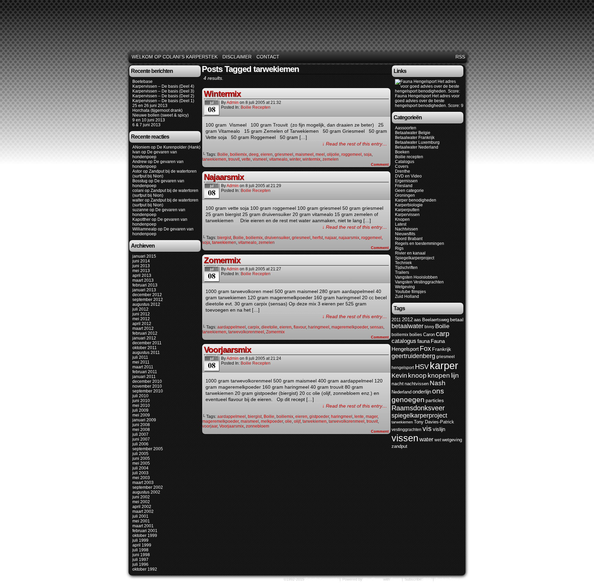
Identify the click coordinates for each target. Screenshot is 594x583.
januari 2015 (144, 256)
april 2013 (141, 275)
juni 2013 (141, 265)
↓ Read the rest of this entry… (354, 144)
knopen (439, 375)
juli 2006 (140, 444)
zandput (399, 446)
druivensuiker (277, 237)
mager (371, 416)
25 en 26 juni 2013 (149, 105)
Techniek (403, 262)
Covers (401, 166)
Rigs (399, 248)
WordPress (372, 579)
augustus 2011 (146, 352)
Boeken (402, 152)
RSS (460, 57)
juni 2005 (141, 458)
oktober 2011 (144, 347)
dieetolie (269, 327)
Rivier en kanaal (410, 253)
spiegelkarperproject (419, 415)
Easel (395, 579)
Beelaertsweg (435, 319)
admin (233, 102)
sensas (376, 327)
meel (320, 154)
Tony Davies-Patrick (434, 421)
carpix (253, 327)
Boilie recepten (256, 107)
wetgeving (452, 439)
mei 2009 (141, 415)
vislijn (439, 429)
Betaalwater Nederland (416, 147)
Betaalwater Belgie (412, 132)
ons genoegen (418, 395)
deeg (253, 154)
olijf (297, 421)
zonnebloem (257, 426)
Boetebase (142, 81)
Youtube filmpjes (410, 291)
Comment (380, 164)
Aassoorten (405, 128)
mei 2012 (141, 318)
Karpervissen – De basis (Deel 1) (163, 100)
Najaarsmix (224, 177)
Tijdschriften (406, 267)
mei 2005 (141, 463)
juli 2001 (140, 516)
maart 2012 (143, 328)
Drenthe (402, 171)
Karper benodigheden (415, 200)
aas (417, 319)
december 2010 (147, 381)
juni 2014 (141, 261)
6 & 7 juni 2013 (146, 124)
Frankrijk (441, 349)
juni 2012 (141, 314)
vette (246, 159)
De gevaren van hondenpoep (154, 154)
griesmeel (284, 154)
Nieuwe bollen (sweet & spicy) (160, 115)
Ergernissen (406, 181)
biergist (224, 237)
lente (359, 416)
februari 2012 (144, 333)
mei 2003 (141, 477)
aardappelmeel (231, 327)
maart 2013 (143, 280)
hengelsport (403, 367)
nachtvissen (417, 383)
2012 (407, 319)
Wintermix (222, 93)
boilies (415, 334)
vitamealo (278, 159)
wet (437, 440)
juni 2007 (141, 439)
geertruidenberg (413, 356)
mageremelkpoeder (349, 327)
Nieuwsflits (405, 233)
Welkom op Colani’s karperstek (175, 57)
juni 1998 (141, 554)
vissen (405, 438)
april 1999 (141, 545)
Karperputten (407, 209)
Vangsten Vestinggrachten (419, 282)
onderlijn (421, 392)
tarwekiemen (214, 159)
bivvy (429, 326)
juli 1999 (140, 540)
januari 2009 (144, 420)
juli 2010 (140, 395)
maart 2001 (143, 525)
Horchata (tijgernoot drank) (157, 110)
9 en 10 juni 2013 (148, 120)
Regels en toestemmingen (419, 243)
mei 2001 (141, 521)
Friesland (403, 185)
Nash (438, 383)
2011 (396, 319)
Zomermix (222, 260)
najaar (331, 237)
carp (442, 333)
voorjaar (209, 426)
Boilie (222, 154)
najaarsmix (349, 237)
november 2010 (147, 386)
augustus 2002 (146, 492)
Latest (400, 224)
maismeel (304, 154)
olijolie (333, 154)
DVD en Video (408, 176)
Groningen (405, 195)
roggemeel (351, 154)
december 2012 (147, 294)
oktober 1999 (144, 535)
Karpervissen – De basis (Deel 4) (163, 86)
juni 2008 (141, 424)
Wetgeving (405, 286)
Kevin (399, 375)
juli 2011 (140, 357)
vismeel (260, 159)
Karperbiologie (409, 205)
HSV (422, 366)
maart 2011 (142, 367)
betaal (456, 319)
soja (368, 154)
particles (435, 400)
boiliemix (238, 154)
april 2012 (141, 323)
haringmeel (318, 327)
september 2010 (147, 391)
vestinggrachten (406, 429)
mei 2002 (141, 501)
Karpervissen (407, 214)
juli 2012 (140, 309)
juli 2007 (140, 434)
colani (138, 190)
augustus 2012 (146, 304)
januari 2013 (144, 290)
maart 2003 (143, 482)
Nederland (401, 392)
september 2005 (147, 448)
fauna (423, 341)
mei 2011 (141, 362)
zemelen (330, 159)
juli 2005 (140, 453)
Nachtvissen (406, 229)
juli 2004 (140, 468)
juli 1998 (140, 550)
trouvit (234, 159)
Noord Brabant (408, 238)
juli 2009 (140, 410)
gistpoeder (319, 416)
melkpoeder (272, 421)
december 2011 (147, 343)
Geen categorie (409, 190)
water (426, 439)
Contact (267, 57)
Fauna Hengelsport (413, 96)
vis (427, 428)
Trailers (402, 272)
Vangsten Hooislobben (416, 277)
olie (288, 421)
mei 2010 (141, 405)
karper (444, 365)
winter (294, 159)
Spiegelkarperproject (414, 258)
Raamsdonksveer (418, 408)
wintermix (311, 159)
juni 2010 (141, 400)
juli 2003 (140, 473)
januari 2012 (144, 338)
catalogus (404, 341)
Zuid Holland (407, 296)
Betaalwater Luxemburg (417, 142)
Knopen (402, 219)
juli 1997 (140, 559)
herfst (317, 237)
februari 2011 (144, 371)
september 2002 (147, 487)
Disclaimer (237, 57)
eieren (267, 154)
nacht (398, 383)
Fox (425, 348)
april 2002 (141, 506)
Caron (429, 334)
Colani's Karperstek (298, 27)
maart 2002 (143, 511)
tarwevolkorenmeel (246, 332)
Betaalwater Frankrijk (414, 137)
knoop (417, 375)
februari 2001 (144, 530)
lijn (455, 375)
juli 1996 (140, 564)
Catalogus (404, 161)
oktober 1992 (144, 569)
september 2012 (147, 299)
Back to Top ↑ (447, 579)
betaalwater (408, 326)
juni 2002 (141, 497)
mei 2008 (141, 429)
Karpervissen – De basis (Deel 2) (163, 96)
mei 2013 (141, 270)
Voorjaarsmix (227, 349)
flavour (300, 327)
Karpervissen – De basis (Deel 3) (163, 91)
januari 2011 (144, 376)
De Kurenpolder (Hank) (178, 147)
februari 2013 (144, 285)
